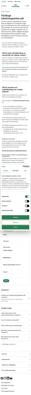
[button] (27, 6)
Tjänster (7, 11)
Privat (4, 1)
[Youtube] (11, 378)
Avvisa (15, 227)
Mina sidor (18, 1)
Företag (10, 1)
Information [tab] (15, 170)
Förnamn (6, 241)
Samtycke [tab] (5, 170)
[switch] (27, 201)
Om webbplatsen (5, 382)
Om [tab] (25, 170)
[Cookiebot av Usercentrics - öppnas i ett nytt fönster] (22, 166)
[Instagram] (5, 378)
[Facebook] (2, 378)
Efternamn (6, 247)
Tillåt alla (15, 217)
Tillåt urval (15, 222)
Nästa (6, 280)
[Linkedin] (8, 378)
